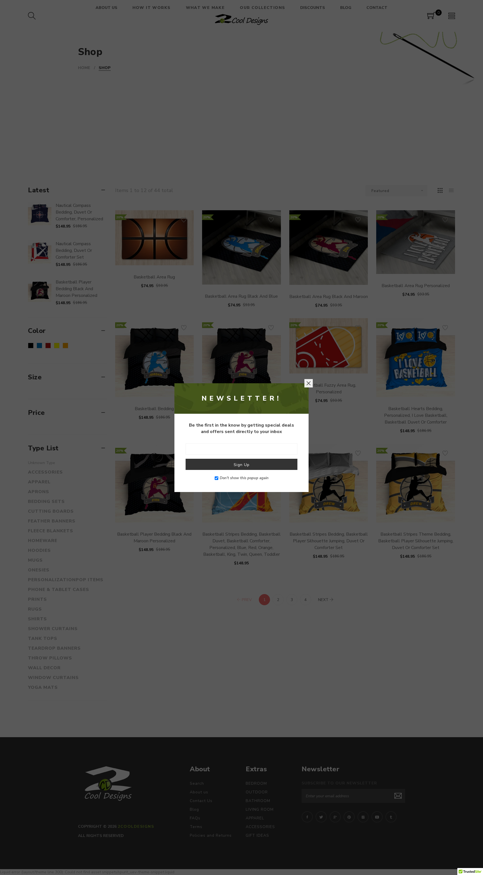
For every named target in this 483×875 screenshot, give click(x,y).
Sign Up (242, 464)
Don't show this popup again (244, 477)
